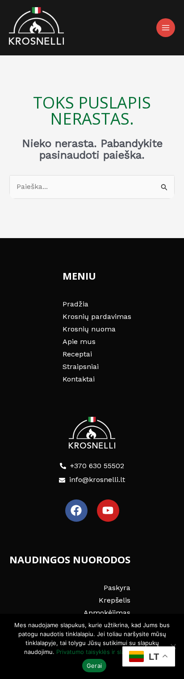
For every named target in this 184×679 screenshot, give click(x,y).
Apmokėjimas (107, 612)
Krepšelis (114, 600)
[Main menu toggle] (165, 27)
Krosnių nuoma (89, 329)
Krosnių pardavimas (97, 316)
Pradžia (75, 304)
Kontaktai (79, 379)
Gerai (94, 665)
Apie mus (79, 341)
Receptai (77, 354)
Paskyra (117, 587)
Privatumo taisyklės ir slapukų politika (108, 651)
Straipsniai (81, 366)
